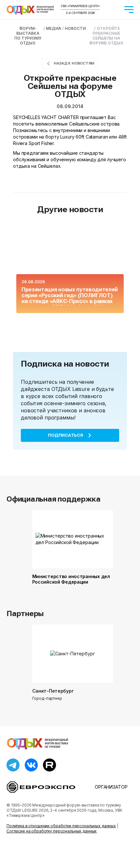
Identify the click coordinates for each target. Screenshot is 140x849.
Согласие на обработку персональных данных (52, 831)
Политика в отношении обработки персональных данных (61, 825)
